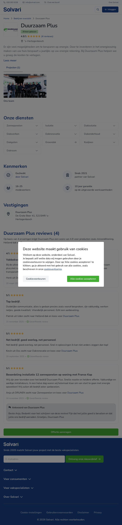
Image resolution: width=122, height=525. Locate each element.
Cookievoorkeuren (36, 278)
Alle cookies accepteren (83, 278)
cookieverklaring (53, 269)
